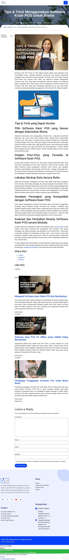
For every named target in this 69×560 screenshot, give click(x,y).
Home (5, 27)
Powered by (7, 541)
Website (17, 454)
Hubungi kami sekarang (30, 247)
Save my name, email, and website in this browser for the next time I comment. (41, 461)
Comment (18, 417)
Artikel (10, 27)
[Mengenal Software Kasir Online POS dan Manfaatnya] (34, 293)
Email (17, 447)
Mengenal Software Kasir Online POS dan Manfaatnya (41, 296)
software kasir (58, 227)
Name (17, 440)
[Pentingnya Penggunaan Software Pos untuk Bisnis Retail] (30, 377)
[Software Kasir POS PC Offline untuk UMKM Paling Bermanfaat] (30, 334)
